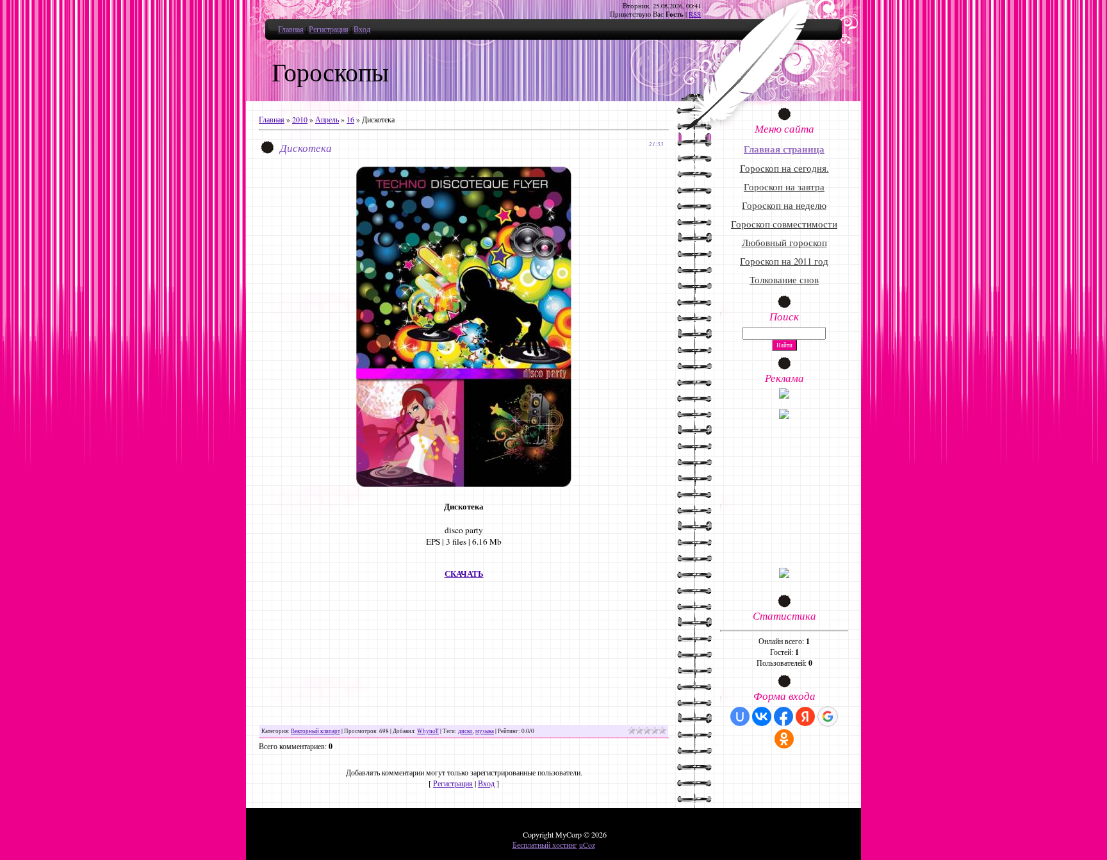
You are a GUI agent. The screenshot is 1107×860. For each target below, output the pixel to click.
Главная (291, 29)
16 (350, 119)
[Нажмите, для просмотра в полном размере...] (464, 484)
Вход (362, 29)
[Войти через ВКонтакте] (761, 716)
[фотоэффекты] (784, 395)
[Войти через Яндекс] (805, 716)
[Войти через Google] (827, 716)
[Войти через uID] (740, 716)
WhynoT (428, 731)
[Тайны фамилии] (784, 575)
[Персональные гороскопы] (784, 416)
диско (465, 731)
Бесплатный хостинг (544, 844)
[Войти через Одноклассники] (784, 738)
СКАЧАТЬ (464, 574)
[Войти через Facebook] (783, 716)
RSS (695, 14)
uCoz (587, 844)
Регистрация (328, 29)
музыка (484, 731)
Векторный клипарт (315, 731)
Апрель (327, 119)
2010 (300, 119)
